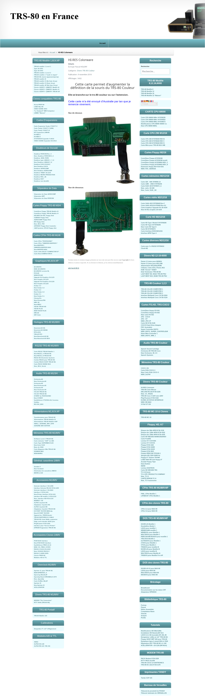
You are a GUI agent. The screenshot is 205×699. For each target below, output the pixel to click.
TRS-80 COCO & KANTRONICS (152, 663)
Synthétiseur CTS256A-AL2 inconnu (46, 400)
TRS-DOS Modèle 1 (148, 538)
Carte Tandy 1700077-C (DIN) (43, 128)
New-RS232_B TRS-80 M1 (42, 355)
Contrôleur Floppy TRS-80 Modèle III (46, 211)
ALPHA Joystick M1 (40, 502)
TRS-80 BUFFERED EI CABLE (44, 517)
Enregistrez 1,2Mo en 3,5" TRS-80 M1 (154, 637)
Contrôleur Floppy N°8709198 (151, 158)
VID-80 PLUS (38, 308)
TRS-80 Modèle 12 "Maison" (151, 95)
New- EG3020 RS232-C (42, 551)
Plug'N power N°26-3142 (150, 398)
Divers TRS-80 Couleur (86, 70)
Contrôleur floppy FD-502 (150, 312)
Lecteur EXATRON (147, 468)
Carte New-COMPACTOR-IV (43, 253)
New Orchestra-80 (40, 381)
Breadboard (145, 588)
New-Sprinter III (39, 585)
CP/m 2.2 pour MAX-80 (149, 509)
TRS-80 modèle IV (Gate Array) (44, 83)
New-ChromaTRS (39, 300)
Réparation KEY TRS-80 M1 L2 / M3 (153, 643)
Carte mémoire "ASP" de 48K (44, 441)
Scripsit (144, 615)
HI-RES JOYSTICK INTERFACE (152, 400)
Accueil (102, 43)
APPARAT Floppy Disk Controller (45, 226)
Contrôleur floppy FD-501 (150, 310)
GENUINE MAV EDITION (42, 425)
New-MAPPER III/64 (40, 249)
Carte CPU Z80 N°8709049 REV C (153, 141)
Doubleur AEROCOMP (41, 168)
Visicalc (144, 613)
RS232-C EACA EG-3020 (42, 549)
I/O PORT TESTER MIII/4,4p (43, 511)
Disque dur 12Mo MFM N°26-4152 (153, 432)
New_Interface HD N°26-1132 (43, 498)
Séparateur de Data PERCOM (44, 198)
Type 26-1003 (38, 70)
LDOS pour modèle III (149, 551)
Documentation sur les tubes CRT (153, 590)
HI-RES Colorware (147, 387)
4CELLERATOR (39, 587)
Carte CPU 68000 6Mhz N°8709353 (153, 119)
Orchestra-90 (38, 387)
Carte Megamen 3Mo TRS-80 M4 (45, 449)
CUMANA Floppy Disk (41, 217)
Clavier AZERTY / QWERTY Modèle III (46, 87)
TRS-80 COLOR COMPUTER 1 (152, 289)
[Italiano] (150, 101)
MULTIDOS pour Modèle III (150, 553)
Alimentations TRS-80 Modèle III (45, 419)
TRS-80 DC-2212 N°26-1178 (150, 665)
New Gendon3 (39, 468)
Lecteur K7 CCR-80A (148, 441)
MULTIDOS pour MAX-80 (150, 572)
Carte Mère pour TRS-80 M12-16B (153, 145)
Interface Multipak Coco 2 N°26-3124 (154, 297)
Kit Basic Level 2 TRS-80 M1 (43, 439)
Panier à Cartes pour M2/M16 (151, 261)
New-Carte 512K (39, 445)
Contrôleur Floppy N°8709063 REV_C (154, 162)
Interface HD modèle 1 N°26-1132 (45, 496)
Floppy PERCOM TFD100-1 (151, 453)
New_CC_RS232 (147, 394)
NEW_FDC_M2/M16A (148, 169)
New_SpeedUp (39, 579)
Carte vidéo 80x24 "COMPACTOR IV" (46, 251)
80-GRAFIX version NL (41, 271)
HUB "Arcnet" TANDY (149, 270)
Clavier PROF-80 (39, 555)
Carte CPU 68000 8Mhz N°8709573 (153, 121)
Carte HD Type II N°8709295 (151, 225)
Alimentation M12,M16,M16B (151, 265)
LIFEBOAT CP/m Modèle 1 (150, 496)
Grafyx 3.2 (37, 285)
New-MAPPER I (39, 245)
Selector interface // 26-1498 (43, 486)
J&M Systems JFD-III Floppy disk (45, 228)
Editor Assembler (147, 609)
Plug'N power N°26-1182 (42, 523)
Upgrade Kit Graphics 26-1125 (44, 277)
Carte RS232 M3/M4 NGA (42, 364)
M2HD (143, 466)
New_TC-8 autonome (148, 480)
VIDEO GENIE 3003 (40, 109)
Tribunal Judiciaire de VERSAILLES (154, 693)
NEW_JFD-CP (146, 321)
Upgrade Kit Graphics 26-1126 (44, 281)
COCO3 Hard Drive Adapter (151, 325)
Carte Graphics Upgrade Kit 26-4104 (154, 207)
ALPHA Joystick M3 (40, 507)
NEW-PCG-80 (38, 275)
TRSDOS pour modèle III (150, 547)
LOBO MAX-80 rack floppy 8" (151, 459)
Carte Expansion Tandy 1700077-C (45, 126)
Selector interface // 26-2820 (43, 490)
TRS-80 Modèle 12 (147, 91)
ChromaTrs (37, 298)
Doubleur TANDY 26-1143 (42, 172)
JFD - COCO (145, 317)
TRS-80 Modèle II (147, 89)
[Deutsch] (147, 101)
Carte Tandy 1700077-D (42, 130)
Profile (143, 618)
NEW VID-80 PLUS (40, 311)
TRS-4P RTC (38, 334)
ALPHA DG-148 (39, 644)
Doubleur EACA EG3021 (42, 164)
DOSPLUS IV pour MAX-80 (150, 568)
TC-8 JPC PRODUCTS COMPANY (153, 474)
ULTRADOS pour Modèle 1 (150, 541)
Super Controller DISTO (149, 329)
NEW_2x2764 (145, 374)
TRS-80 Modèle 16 (147, 93)
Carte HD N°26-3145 (148, 323)
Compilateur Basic (148, 611)
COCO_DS (145, 368)
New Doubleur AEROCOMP (43, 170)
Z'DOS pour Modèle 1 (149, 543)
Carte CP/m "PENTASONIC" (43, 241)
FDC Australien (146, 327)
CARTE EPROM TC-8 (148, 478)
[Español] (145, 101)
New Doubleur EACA (41, 166)
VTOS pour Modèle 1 (148, 545)
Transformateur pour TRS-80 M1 (45, 417)
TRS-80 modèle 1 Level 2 (42, 72)
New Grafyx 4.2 (39, 292)
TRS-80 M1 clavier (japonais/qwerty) (46, 77)
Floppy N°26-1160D (148, 447)
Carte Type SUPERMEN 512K (44, 443)
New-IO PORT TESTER (41, 513)
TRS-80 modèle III (40, 79)
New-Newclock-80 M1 (41, 336)
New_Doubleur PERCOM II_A (44, 156)
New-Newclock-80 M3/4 (42, 338)
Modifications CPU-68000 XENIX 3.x (154, 124)
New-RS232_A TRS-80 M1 (42, 353)
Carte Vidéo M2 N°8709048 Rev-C (153, 203)
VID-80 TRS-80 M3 (40, 306)
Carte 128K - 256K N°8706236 (151, 184)
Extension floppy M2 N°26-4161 (152, 166)
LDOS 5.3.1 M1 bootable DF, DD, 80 (154, 635)
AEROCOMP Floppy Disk (42, 219)
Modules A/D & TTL (40, 557)
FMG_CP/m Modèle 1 (148, 494)
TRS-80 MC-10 (146, 417)
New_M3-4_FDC (39, 224)
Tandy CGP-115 (146, 678)
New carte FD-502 (147, 315)
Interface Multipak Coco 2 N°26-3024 (154, 295)
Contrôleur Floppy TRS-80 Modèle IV (46, 213)
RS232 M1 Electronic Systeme (44, 358)
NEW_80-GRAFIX (39, 269)
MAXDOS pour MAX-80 (149, 575)
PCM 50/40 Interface (41, 541)
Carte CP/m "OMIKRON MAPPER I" (45, 243)
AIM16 (36, 642)
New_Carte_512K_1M (148, 190)
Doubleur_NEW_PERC (41, 158)
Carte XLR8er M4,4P (41, 581)
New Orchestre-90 (40, 389)
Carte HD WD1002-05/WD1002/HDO (153, 436)
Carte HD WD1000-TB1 (149, 470)
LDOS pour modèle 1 (148, 528)
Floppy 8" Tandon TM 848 (150, 457)
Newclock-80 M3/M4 (41, 330)
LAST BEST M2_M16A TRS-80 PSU (153, 274)
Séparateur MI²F (39, 196)
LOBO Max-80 (38, 106)
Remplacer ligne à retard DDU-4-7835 (154, 641)
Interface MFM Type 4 (148, 233)
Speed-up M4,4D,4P (40, 575)
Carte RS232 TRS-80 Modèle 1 (44, 351)
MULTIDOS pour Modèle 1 (150, 534)
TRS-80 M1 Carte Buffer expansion (45, 519)
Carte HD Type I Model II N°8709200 (153, 223)
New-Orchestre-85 (40, 385)
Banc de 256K (39, 447)
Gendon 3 (37, 466)
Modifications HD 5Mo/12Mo (151, 631)
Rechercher (145, 66)
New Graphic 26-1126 (41, 283)
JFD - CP (144, 319)
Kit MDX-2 (37, 134)
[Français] (152, 101)
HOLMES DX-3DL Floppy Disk (44, 215)
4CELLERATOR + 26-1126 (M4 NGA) (154, 645)
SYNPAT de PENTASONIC (42, 396)
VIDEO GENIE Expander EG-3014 (45, 141)
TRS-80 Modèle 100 (40, 615)
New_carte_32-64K (148, 188)
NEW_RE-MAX (146, 402)
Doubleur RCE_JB (40, 177)
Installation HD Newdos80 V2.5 (152, 633)
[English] (142, 101)
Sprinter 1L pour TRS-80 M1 (43, 570)
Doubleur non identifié (41, 181)
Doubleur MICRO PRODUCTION (44, 175)
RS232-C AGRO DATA (41, 553)
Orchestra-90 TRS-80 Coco (151, 351)
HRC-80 (36, 313)
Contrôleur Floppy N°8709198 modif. (154, 160)
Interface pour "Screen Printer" (44, 525)
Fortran (143, 605)
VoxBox (36, 402)
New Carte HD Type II (148, 227)
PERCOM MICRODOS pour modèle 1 (154, 536)
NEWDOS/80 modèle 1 (149, 530)
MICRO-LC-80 (38, 473)
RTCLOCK (37, 332)
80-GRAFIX (37, 267)
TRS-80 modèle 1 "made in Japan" (45, 75)
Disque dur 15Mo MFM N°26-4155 (153, 434)
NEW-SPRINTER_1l (40, 572)
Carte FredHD (146, 439)
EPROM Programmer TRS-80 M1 (45, 527)
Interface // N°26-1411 (41, 492)
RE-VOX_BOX (38, 404)
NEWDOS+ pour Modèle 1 (150, 532)
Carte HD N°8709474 (148, 229)
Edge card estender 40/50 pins (44, 521)
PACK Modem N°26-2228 (150, 658)
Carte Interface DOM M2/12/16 (151, 231)
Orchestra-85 (38, 383)
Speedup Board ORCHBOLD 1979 (45, 577)
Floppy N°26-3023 (147, 451)
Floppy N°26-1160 (147, 445)
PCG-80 (36, 273)
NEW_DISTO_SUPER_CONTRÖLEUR (154, 331)
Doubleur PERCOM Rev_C (43, 154)
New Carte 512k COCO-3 (150, 372)
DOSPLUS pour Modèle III (150, 549)
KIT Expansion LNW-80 (42, 132)
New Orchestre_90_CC (149, 353)
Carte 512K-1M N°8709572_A (151, 186)
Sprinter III (37, 583)
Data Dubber (145, 464)
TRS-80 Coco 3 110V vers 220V (152, 396)
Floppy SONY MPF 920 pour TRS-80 (154, 639)
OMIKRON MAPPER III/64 (42, 247)
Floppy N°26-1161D (148, 449)
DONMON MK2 (39, 451)
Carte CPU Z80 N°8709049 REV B (153, 139)
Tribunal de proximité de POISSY (153, 691)
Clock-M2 (144, 248)
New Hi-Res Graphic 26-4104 (151, 209)
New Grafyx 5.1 (39, 296)
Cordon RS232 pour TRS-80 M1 (44, 360)
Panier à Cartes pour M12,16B (151, 263)
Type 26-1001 (38, 68)
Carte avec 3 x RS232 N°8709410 (152, 246)
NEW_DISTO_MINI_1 (148, 335)
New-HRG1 (37, 304)
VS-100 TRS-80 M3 (40, 394)
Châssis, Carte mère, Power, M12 (153, 267)
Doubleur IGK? (39, 179)
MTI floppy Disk (39, 222)
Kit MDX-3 (37, 136)
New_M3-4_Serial (40, 366)
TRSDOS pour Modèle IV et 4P (152, 555)
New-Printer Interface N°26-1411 (45, 494)
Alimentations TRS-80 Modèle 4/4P (45, 421)
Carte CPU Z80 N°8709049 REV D (153, 143)
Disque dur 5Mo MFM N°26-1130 (152, 430)
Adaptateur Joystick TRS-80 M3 (44, 509)
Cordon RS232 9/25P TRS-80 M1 (45, 362)
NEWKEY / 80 (38, 500)
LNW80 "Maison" (39, 113)
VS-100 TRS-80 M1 (40, 392)
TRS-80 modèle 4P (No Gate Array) (45, 85)
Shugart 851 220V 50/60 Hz (150, 455)
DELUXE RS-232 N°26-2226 (150, 392)
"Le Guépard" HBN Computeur (44, 111)
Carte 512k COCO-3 (148, 370)
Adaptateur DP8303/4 (148, 592)
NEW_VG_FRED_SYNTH (42, 547)
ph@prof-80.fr (73, 268)
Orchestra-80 (38, 379)
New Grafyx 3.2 (39, 288)
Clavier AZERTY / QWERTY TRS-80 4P (47, 91)
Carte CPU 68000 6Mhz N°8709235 (153, 117)
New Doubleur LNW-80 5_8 (43, 162)
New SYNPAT (38, 398)
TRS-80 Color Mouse (148, 389)
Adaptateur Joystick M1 (42, 505)
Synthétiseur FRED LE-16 (42, 545)
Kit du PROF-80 (39, 104)
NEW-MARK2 (38, 453)
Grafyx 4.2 (37, 290)
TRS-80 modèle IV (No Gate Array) (45, 81)
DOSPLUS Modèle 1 (148, 524)
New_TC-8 (145, 476)
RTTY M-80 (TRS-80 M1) (42, 602)
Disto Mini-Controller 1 (149, 333)
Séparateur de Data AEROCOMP (45, 194)
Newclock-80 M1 (39, 328)
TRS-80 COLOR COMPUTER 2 (152, 291)
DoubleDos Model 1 (148, 526)
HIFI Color (37, 315)
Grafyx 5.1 (37, 294)
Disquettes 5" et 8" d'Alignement (45, 629)
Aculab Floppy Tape (148, 462)
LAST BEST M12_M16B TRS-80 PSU (154, 276)
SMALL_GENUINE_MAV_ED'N (44, 423)
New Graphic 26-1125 (41, 279)
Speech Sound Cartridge (150, 349)
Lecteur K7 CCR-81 (148, 443)
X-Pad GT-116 (146, 404)
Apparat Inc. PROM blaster (43, 515)
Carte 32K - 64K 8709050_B (151, 182)
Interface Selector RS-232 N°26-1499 (46, 488)
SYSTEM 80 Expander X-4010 (44, 138)
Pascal (143, 607)
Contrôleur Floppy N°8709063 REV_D (154, 164)
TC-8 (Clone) (145, 472)
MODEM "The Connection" (43, 600)
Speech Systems (147, 355)
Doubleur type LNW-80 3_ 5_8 (44, 160)
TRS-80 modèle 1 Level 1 (42, 66)
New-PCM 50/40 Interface (42, 543)
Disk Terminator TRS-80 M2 (151, 272)
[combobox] (155, 71)
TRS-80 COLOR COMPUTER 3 (152, 293)
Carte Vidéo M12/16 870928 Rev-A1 (153, 205)
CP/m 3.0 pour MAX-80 (149, 511)
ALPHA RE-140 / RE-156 (42, 646)
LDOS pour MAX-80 (148, 570)
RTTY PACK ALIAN (148, 660)
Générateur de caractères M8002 (45, 471)
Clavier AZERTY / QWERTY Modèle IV (46, 89)
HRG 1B (36, 302)
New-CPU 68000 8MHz (149, 126)
